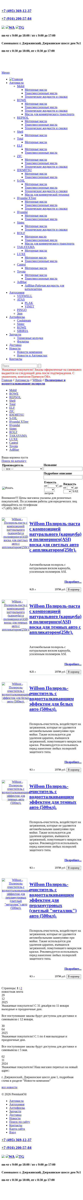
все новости (9, 1087)
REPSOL (23, 117)
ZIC (19, 156)
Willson (37, 380)
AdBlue (22, 282)
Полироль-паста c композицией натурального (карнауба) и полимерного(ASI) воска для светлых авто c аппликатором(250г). (55, 536)
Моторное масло (36, 236)
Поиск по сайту (19, 1121)
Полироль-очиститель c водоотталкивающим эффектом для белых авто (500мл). (51, 699)
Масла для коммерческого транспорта (49, 114)
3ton (19, 313)
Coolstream (24, 320)
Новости (15, 348)
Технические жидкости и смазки (46, 96)
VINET (29, 306)
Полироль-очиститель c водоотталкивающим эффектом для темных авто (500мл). (52, 797)
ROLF (21, 233)
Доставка (15, 345)
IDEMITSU (24, 170)
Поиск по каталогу (14, 461)
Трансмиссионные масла (41, 93)
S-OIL (21, 180)
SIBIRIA (22, 331)
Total (20, 138)
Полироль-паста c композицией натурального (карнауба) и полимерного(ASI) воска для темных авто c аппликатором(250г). (55, 619)
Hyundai (22, 212)
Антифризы (17, 317)
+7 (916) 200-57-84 (16, 19)
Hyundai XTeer (26, 198)
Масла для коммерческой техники (47, 194)
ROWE (21, 100)
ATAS (21, 299)
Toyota (21, 271)
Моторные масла (36, 89)
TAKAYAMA (26, 247)
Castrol (21, 264)
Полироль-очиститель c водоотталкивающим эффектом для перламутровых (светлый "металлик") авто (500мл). (53, 900)
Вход (12, 1132)
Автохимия (16, 292)
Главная (7, 380)
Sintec (21, 222)
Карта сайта (17, 1128)
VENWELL (24, 296)
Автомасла (16, 82)
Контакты (15, 359)
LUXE (21, 254)
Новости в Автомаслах (32, 355)
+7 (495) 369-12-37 (16, 11)
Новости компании (29, 352)
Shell (20, 131)
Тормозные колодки (30, 338)
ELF (20, 145)
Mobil (20, 86)
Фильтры (23, 341)
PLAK (29, 303)
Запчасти (15, 334)
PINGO (22, 310)
